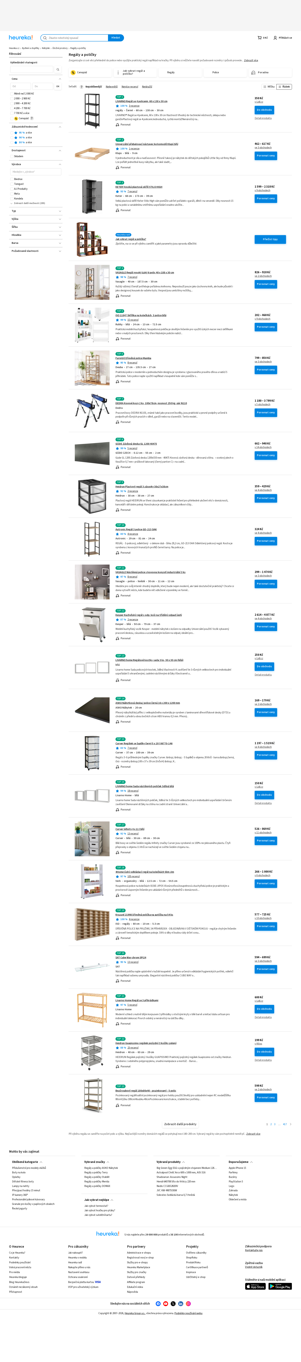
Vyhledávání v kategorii (23, 62)
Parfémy (233, 1172)
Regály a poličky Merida (96, 1181)
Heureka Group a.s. (135, 1313)
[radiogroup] (35, 138)
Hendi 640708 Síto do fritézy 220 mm (176, 1181)
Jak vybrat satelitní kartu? (98, 1215)
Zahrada (233, 1190)
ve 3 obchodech (263, 147)
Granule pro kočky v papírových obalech (33, 1204)
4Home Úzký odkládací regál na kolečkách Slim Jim (144, 872)
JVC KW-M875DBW (167, 1190)
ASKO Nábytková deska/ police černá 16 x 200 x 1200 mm (147, 703)
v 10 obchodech (263, 918)
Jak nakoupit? (75, 1253)
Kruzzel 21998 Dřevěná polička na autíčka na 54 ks (144, 915)
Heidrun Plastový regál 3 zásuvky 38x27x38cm (141, 487)
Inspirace (191, 1272)
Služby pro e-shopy (137, 1262)
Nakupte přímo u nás (79, 1267)
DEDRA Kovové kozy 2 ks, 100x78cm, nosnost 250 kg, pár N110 (151, 403)
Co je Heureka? (17, 1253)
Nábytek (46, 48)
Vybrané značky (94, 1162)
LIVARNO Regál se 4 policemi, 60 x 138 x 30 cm (141, 101)
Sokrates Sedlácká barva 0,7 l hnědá (176, 1195)
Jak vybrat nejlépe (96, 1200)
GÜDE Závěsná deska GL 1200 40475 (136, 444)
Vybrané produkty (169, 1162)
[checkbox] (11, 93)
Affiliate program (136, 1282)
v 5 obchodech (262, 404)
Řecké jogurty (19, 1208)
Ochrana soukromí (78, 1277)
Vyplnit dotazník (254, 1267)
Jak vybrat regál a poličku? (130, 239)
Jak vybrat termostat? (96, 1206)
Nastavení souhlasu (78, 1272)
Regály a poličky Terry (96, 1172)
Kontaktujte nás (254, 1250)
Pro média (14, 1272)
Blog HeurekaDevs (19, 1282)
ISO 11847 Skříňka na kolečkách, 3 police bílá (140, 315)
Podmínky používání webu (188, 1313)
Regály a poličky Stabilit (97, 1177)
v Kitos (258, 1044)
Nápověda (132, 1292)
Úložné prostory (60, 48)
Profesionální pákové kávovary (28, 1199)
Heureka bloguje (18, 1277)
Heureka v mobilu (77, 1257)
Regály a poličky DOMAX (97, 1186)
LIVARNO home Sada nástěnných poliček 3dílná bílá (144, 786)
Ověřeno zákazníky (196, 1253)
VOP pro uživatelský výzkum (83, 1287)
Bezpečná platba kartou (81, 1282)
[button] (31, 69)
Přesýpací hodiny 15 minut (26, 1190)
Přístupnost (15, 1292)
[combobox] (74, 37)
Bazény (233, 1177)
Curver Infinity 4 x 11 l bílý (129, 829)
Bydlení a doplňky (30, 48)
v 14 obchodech (263, 447)
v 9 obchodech (262, 190)
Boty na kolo (19, 1172)
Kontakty (14, 1257)
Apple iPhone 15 (237, 1168)
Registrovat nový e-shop (140, 1257)
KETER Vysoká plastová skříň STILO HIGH (138, 187)
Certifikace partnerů (197, 1267)
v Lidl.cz (259, 102)
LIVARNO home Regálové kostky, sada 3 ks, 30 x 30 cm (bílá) (149, 660)
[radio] (11, 132)
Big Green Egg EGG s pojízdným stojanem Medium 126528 (187, 1168)
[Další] (290, 1125)
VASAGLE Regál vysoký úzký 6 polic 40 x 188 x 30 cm (144, 272)
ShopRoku (191, 1257)
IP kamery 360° (20, 1195)
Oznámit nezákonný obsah (23, 1287)
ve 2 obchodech (263, 276)
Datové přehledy (136, 1277)
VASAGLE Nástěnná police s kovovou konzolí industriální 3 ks (150, 572)
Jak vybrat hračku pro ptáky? (99, 1210)
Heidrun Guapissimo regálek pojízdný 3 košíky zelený (145, 1043)
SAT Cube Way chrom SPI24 (130, 957)
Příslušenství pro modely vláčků (29, 1168)
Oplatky (16, 1177)
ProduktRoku (193, 1262)
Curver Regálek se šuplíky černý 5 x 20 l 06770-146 (143, 743)
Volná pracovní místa (20, 1267)
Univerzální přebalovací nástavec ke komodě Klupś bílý (146, 144)
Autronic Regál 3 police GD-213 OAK (136, 529)
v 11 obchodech (263, 832)
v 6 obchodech (262, 875)
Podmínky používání (19, 1262)
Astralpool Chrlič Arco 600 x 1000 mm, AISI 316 (181, 1172)
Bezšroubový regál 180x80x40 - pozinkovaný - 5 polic (145, 1091)
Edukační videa (135, 1287)
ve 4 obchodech (263, 490)
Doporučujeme (238, 1162)
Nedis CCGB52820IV (167, 1186)
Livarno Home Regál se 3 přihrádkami (136, 1000)
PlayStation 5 (236, 1181)
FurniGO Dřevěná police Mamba (133, 358)
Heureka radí (75, 1262)
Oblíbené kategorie (25, 1162)
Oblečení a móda (237, 1199)
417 (285, 1124)
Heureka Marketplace (138, 1267)
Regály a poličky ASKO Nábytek (101, 1168)
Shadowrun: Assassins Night (172, 1177)
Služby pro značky (136, 1272)
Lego (231, 1186)
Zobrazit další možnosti (26, 203)
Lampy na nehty (20, 1186)
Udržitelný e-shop (196, 1277)
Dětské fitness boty (23, 1181)
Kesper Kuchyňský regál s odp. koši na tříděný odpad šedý (148, 615)
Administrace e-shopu (139, 1253)
